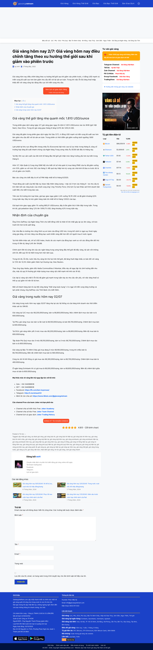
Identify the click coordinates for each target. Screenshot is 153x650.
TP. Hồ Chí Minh (91, 621)
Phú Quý (83, 615)
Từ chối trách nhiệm (92, 645)
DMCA (64, 640)
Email (17, 554)
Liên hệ (103, 645)
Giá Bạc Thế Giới (110, 3)
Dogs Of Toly (109, 180)
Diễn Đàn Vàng (124, 76)
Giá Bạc (96, 3)
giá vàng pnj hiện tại (89, 444)
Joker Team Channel (45, 412)
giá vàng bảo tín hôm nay (82, 436)
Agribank (107, 618)
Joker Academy (47, 409)
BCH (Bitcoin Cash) (100, 630)
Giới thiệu (51, 645)
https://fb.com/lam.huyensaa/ (37, 390)
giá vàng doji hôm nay (57, 439)
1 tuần (85, 628)
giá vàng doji (29, 439)
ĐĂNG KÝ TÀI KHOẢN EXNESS (56, 421)
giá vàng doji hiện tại (42, 439)
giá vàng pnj (77, 444)
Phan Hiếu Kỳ (120, 73)
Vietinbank (100, 618)
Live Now (72, 636)
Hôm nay (79, 628)
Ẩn (23, 101)
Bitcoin (107, 143)
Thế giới (131, 615)
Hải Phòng (107, 621)
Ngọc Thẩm (124, 615)
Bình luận (19, 515)
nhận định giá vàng (47, 449)
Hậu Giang (126, 621)
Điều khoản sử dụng (77, 645)
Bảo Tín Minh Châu (93, 615)
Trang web (19, 563)
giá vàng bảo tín (49, 436)
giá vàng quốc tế (31, 447)
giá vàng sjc (42, 447)
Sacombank (92, 618)
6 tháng (95, 628)
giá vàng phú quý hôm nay (63, 444)
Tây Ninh (134, 621)
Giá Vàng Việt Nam (127, 64)
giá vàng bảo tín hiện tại (64, 436)
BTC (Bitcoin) (78, 630)
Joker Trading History (46, 415)
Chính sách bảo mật (62, 645)
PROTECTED (70, 640)
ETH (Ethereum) (88, 630)
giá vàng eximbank (72, 439)
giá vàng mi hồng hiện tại (78, 442)
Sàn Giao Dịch (128, 3)
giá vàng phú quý (29, 444)
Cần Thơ (114, 621)
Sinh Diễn (117, 615)
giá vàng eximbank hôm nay (22, 442)
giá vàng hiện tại (38, 442)
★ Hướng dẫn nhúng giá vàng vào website (118, 87)
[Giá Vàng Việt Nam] (23, 3)
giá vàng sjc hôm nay (68, 447)
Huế (78, 621)
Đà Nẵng (100, 621)
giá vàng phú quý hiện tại (44, 444)
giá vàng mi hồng (63, 442)
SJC (71, 615)
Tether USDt (109, 156)
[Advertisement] (76, 22)
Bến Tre (120, 621)
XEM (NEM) (111, 630)
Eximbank (84, 618)
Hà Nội (82, 621)
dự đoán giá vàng (37, 436)
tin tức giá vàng (60, 449)
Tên (17, 544)
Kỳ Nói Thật (115, 68)
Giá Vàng (64, 3)
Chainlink (108, 168)
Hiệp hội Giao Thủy (106, 615)
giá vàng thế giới (82, 447)
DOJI (78, 615)
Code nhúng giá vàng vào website (82, 633)
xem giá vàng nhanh (73, 449)
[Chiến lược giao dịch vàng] (121, 111)
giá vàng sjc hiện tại (53, 447)
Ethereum (108, 150)
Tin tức (21, 434)
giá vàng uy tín (22, 449)
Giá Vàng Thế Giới (80, 3)
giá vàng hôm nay (51, 442)
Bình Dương (65, 625)
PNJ (74, 615)
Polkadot (108, 162)
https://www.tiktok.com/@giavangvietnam (50, 396)
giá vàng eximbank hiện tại (89, 439)
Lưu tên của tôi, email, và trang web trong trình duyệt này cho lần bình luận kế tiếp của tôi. (50, 576)
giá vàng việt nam (34, 449)
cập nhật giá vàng (24, 436)
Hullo (78, 636)
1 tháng (90, 628)
